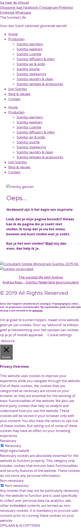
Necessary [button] (8, 440)
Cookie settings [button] (60, 335)
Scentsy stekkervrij (31, 74)
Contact (14, 99)
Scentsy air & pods (31, 64)
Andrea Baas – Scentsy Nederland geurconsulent (40, 282)
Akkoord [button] (7, 341)
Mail (49, 243)
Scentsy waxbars (29, 49)
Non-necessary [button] (12, 480)
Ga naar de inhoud (14, 2)
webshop (37, 310)
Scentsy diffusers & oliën (36, 59)
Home (13, 34)
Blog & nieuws (19, 94)
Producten (16, 39)
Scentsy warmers (30, 44)
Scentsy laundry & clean (35, 79)
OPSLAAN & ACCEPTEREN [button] (20, 525)
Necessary (13, 445)
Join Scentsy (17, 89)
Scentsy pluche (28, 69)
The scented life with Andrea (40, 277)
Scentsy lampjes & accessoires (40, 84)
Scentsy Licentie (29, 54)
